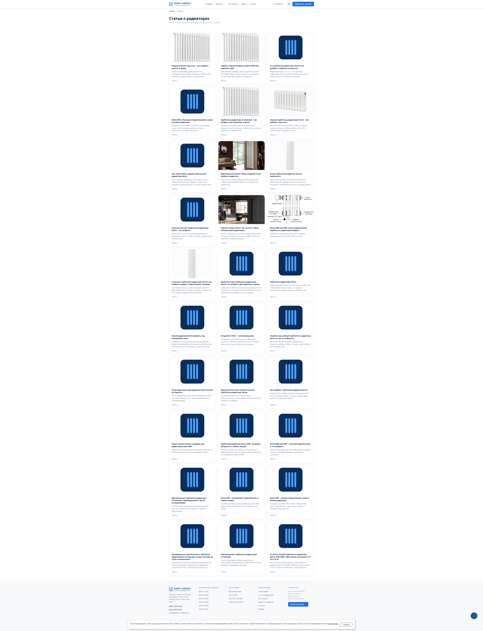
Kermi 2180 (203, 591)
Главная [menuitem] (208, 4)
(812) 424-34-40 (175, 609)
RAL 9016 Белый (236, 598)
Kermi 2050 (203, 602)
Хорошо (346, 624)
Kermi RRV (233, 595)
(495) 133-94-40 (175, 606)
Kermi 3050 (203, 605)
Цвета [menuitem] (244, 4)
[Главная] (180, 4)
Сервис (261, 609)
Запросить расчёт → (298, 604)
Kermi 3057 (203, 609)
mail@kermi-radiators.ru (179, 613)
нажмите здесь (333, 624)
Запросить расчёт (303, 4)
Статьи (261, 605)
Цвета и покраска (266, 602)
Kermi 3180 (203, 595)
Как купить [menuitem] (233, 4)
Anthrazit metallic (236, 602)
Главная (172, 11)
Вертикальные (235, 591)
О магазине (263, 591)
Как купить (263, 598)
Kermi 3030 (203, 598)
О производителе (266, 595)
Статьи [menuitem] (253, 4)
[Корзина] (288, 4)
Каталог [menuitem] (219, 4)
